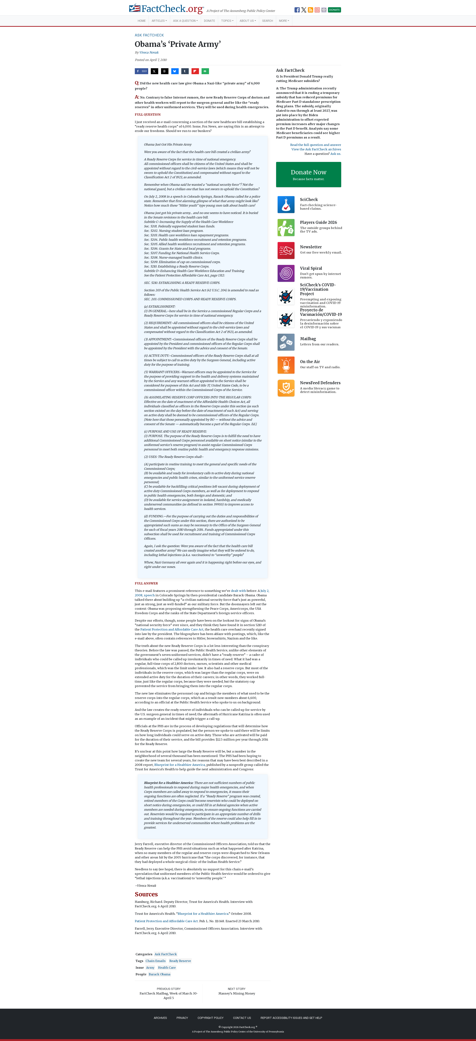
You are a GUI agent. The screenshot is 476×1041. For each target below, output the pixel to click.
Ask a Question (184, 21)
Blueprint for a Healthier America (179, 765)
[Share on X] (154, 71)
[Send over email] (205, 71)
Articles (158, 21)
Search (267, 21)
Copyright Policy (210, 1018)
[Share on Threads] (164, 71)
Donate (209, 21)
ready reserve (180, 961)
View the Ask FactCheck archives (316, 149)
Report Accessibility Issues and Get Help (291, 1018)
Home (142, 21)
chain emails (156, 961)
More (283, 21)
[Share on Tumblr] (185, 71)
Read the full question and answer (315, 145)
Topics (226, 21)
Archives (160, 1018)
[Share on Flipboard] (195, 71)
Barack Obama (159, 974)
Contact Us (242, 1018)
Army (150, 967)
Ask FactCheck (149, 35)
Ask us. (335, 154)
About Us (247, 21)
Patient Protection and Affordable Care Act (171, 629)
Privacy (182, 1018)
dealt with (238, 591)
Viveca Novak (148, 52)
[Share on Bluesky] (175, 71)
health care (167, 967)
